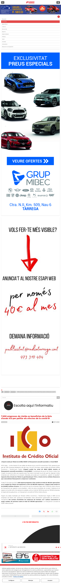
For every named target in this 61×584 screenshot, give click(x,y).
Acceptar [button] (50, 580)
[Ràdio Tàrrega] (45, 505)
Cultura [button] (4, 26)
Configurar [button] (11, 580)
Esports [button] (4, 31)
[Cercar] (58, 345)
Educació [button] (4, 19)
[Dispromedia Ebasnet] (16, 505)
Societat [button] (4, 41)
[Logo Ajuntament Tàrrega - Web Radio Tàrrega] (15, 518)
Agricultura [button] (4, 24)
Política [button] (4, 36)
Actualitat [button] (4, 21)
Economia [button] (4, 29)
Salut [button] (3, 39)
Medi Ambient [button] (5, 34)
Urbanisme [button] (4, 44)
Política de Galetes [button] (18, 576)
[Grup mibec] (30, 133)
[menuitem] (27, 521)
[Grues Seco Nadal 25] (30, 9)
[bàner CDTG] (30, 269)
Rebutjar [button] (30, 580)
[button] (59, 17)
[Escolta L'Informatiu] (30, 353)
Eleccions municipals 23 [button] (7, 46)
